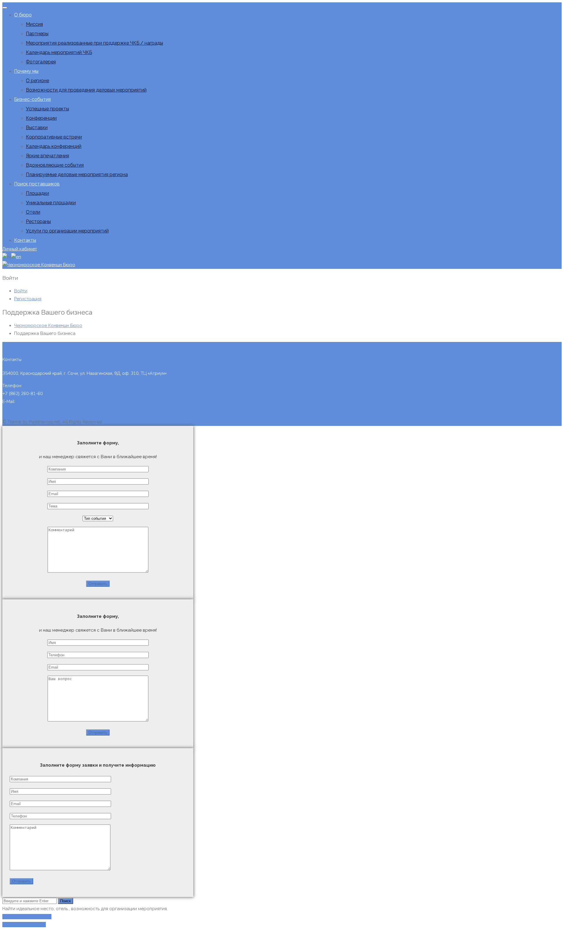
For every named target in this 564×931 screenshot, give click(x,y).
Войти (20, 291)
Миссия (34, 24)
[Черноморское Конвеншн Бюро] (38, 264)
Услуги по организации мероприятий (67, 231)
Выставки (37, 127)
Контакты (25, 240)
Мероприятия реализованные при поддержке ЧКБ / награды (94, 43)
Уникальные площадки (51, 202)
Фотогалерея (41, 62)
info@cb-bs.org (31, 401)
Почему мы (26, 71)
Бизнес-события (32, 99)
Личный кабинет (19, 249)
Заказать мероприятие (26, 916)
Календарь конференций (53, 146)
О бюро (23, 15)
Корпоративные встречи (54, 137)
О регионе (37, 80)
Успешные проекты (47, 109)
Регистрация (27, 298)
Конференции (41, 118)
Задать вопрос (17, 409)
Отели (33, 212)
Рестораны (38, 221)
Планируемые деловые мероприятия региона (77, 174)
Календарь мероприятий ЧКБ (59, 52)
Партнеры (37, 33)
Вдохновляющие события (55, 165)
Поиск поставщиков (37, 184)
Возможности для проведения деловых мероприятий (86, 90)
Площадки (37, 193)
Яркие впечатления (47, 155)
